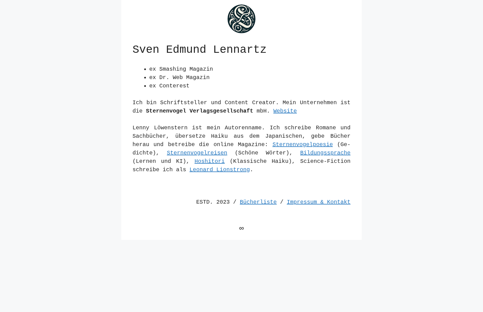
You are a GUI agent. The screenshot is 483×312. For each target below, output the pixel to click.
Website (285, 111)
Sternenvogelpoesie (303, 144)
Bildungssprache (325, 153)
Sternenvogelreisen (197, 153)
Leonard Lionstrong (220, 169)
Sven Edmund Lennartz (199, 50)
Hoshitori (210, 161)
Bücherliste (258, 202)
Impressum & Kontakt (319, 202)
